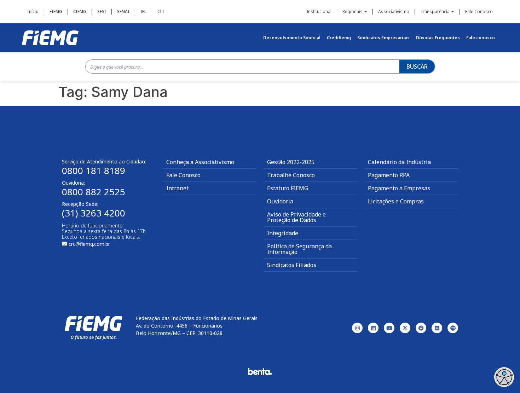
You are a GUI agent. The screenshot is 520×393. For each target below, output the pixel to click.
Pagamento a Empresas (399, 188)
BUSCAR (417, 66)
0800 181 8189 (93, 170)
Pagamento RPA (389, 175)
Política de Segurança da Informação (299, 249)
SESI (101, 11)
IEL (143, 11)
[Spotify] (452, 328)
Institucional (319, 11)
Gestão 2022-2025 (290, 162)
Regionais (352, 11)
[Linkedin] (373, 328)
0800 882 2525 (93, 191)
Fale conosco (480, 38)
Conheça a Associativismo (200, 162)
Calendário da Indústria (399, 162)
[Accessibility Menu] (504, 377)
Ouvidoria (280, 201)
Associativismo (393, 11)
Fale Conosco (479, 11)
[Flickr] (437, 328)
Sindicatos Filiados (291, 265)
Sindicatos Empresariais (383, 38)
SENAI (123, 11)
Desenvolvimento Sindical (291, 38)
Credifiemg (339, 38)
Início (33, 11)
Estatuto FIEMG (287, 188)
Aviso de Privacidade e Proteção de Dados (296, 217)
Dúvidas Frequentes (438, 38)
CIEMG (79, 11)
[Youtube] (389, 328)
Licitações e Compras (396, 201)
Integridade (282, 233)
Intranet (177, 188)
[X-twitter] (405, 328)
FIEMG (56, 11)
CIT (160, 11)
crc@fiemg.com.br (89, 244)
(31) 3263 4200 (93, 213)
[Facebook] (421, 328)
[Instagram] (357, 328)
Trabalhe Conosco (291, 175)
